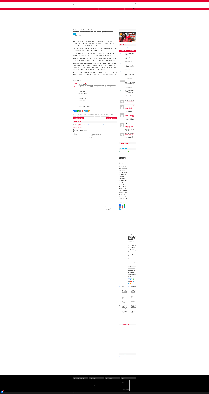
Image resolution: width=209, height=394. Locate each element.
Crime (81, 114)
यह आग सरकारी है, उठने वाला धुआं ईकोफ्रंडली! (129, 135)
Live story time (83, 115)
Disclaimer (92, 387)
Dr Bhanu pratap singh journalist (103, 114)
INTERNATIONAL (82, 8)
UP (101, 115)
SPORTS (126, 8)
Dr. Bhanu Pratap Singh (83, 35)
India (78, 115)
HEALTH (100, 8)
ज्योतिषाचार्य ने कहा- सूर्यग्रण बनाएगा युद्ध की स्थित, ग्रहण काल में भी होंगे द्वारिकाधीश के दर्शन (129, 117)
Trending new (97, 115)
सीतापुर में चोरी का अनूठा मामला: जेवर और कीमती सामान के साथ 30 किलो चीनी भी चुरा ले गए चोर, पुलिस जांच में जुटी (130, 74)
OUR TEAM (76, 387)
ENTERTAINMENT (112, 8)
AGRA (78, 114)
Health (75, 115)
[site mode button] (133, 8)
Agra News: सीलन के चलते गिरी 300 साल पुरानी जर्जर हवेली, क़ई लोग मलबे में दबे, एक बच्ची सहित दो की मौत (80, 130)
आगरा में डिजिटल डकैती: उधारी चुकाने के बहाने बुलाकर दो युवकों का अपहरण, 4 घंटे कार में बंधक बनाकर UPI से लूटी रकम (109, 208)
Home (76, 8)
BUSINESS (105, 8)
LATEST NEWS (123, 50)
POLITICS (95, 8)
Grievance (92, 389)
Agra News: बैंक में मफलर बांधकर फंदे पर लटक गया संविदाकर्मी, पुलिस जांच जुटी (94, 135)
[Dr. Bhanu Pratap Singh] (75, 84)
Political (92, 115)
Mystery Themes (82, 392)
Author (74, 80)
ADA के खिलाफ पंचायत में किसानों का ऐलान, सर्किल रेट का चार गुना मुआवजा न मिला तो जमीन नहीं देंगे (130, 126)
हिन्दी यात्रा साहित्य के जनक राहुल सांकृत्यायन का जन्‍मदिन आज (129, 107)
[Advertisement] (104, 21)
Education (111, 114)
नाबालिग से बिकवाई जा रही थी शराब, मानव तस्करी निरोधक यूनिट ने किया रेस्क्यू (112, 118)
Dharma (85, 114)
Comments (132, 50)
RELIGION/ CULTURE (120, 8)
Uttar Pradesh (106, 115)
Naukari (88, 115)
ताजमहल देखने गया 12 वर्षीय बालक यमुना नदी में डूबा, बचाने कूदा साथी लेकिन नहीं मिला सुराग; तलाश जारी (130, 65)
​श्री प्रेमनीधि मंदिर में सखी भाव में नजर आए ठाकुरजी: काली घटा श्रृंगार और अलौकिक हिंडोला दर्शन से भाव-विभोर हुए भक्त (124, 309)
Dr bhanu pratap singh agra (92, 114)
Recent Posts (79, 80)
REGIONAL (89, 8)
